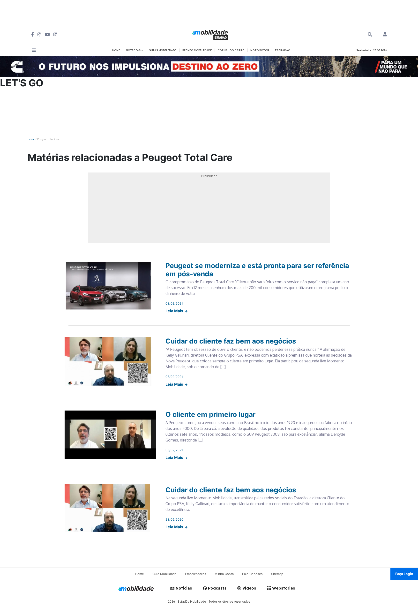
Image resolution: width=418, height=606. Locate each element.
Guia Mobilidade (164, 574)
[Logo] (211, 34)
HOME (116, 50)
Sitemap (277, 574)
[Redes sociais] (32, 34)
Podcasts (216, 588)
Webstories (283, 588)
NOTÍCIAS (133, 50)
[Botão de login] (385, 34)
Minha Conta (224, 574)
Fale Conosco (252, 574)
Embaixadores (195, 574)
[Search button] (370, 34)
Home (31, 139)
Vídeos (248, 588)
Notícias (183, 588)
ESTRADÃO (282, 50)
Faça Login (404, 574)
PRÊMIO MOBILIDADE (197, 50)
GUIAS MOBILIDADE (163, 50)
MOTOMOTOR (259, 50)
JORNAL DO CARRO (231, 50)
